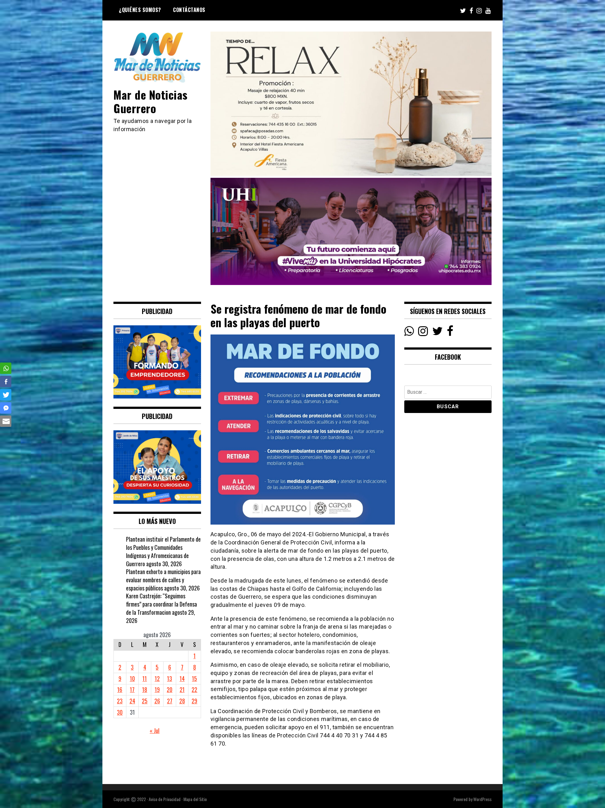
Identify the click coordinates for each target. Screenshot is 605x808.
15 (194, 678)
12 (157, 678)
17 (132, 689)
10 (132, 678)
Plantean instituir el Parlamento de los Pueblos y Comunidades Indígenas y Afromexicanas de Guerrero (163, 551)
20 (169, 689)
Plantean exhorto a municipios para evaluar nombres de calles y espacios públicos (163, 579)
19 (157, 689)
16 (119, 689)
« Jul (154, 730)
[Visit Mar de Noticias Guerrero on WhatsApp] (409, 332)
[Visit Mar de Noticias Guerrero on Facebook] (450, 332)
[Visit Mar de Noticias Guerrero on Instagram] (423, 332)
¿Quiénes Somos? (140, 10)
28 (182, 701)
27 (169, 701)
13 (169, 678)
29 (194, 701)
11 (144, 678)
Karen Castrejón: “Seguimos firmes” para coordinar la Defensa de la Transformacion (161, 604)
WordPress (482, 799)
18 (144, 689)
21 (182, 689)
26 (157, 701)
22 (194, 689)
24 (132, 701)
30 (120, 712)
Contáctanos (189, 10)
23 (120, 701)
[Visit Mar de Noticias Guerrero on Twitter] (437, 332)
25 (144, 701)
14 (182, 678)
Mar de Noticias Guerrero (150, 101)
